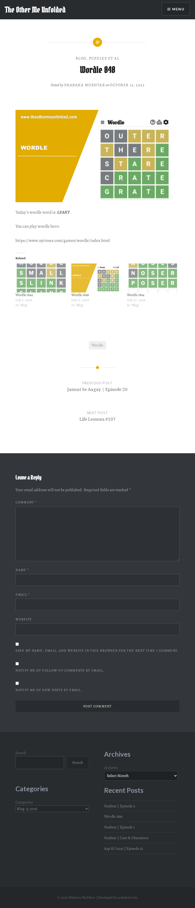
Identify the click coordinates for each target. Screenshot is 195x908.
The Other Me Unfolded (35, 9)
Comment (26, 502)
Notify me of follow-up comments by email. (59, 670)
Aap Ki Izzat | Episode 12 (123, 848)
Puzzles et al (104, 58)
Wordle (97, 345)
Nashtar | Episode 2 (119, 806)
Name (22, 570)
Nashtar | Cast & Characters (126, 837)
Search (20, 752)
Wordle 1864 (135, 294)
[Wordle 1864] (152, 277)
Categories (24, 802)
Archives (111, 767)
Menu (178, 9)
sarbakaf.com (128, 897)
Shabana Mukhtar (84, 84)
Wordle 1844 (24, 294)
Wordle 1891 (113, 816)
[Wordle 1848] (96, 277)
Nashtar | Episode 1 (119, 827)
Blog (81, 58)
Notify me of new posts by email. (48, 690)
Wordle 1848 (80, 294)
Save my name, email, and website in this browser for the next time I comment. (96, 650)
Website (23, 619)
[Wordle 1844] (40, 277)
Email (22, 594)
